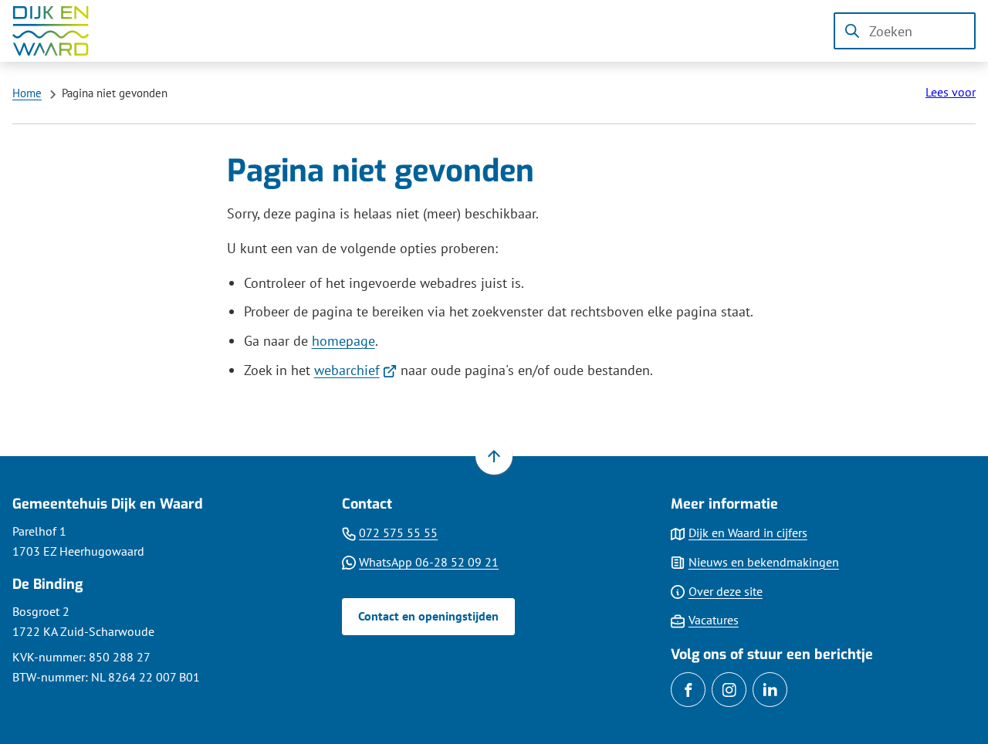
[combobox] (905, 30)
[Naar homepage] (61, 31)
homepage (343, 341)
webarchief (356, 370)
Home (27, 93)
